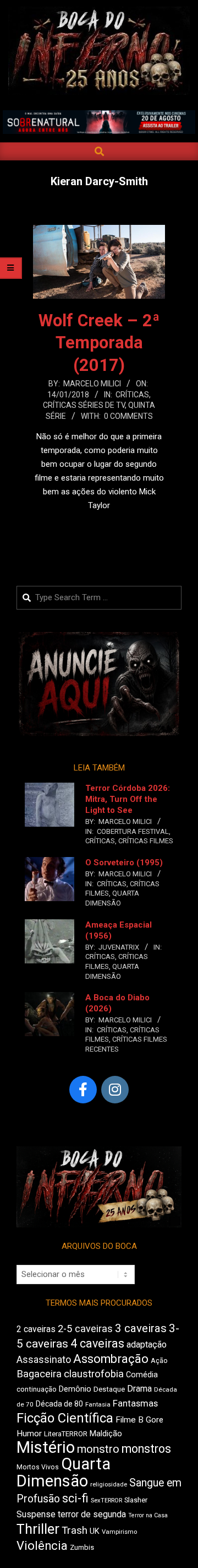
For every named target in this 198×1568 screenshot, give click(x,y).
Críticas (132, 394)
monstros (146, 1449)
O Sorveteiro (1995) (124, 862)
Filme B (130, 1420)
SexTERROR (106, 1500)
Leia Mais (99, 526)
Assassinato (43, 1359)
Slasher (135, 1500)
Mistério (45, 1447)
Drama (139, 1388)
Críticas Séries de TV (84, 405)
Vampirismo (119, 1531)
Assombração (110, 1359)
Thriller (37, 1529)
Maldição (106, 1433)
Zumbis (82, 1547)
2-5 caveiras (85, 1328)
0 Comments (128, 416)
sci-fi (75, 1498)
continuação (36, 1389)
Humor (29, 1433)
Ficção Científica (64, 1418)
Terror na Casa (148, 1515)
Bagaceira (39, 1374)
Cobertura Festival (133, 831)
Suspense (36, 1514)
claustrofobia (94, 1374)
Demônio (75, 1389)
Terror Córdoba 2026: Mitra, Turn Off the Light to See (127, 799)
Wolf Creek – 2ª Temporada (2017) (99, 343)
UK (95, 1531)
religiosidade (108, 1484)
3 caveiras (141, 1328)
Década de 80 (59, 1403)
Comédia (142, 1375)
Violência (42, 1546)
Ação (159, 1360)
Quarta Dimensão (63, 1472)
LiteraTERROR (65, 1434)
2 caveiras (36, 1329)
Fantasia (98, 1404)
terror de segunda (92, 1514)
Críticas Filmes (145, 841)
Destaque (109, 1389)
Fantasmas (135, 1403)
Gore (154, 1420)
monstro (98, 1449)
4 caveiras (97, 1343)
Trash (74, 1530)
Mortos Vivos (37, 1467)
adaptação (147, 1344)
